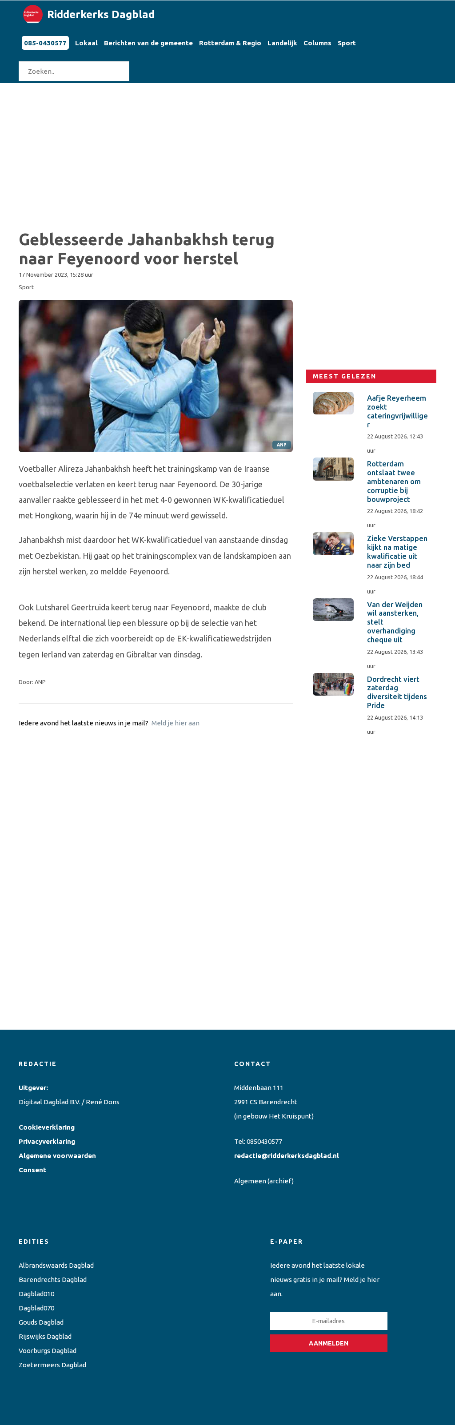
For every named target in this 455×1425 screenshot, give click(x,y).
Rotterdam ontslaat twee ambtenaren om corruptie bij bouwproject (394, 481)
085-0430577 (45, 43)
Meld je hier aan (176, 723)
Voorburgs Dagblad (47, 1350)
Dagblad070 (36, 1308)
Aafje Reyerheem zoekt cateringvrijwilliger (397, 411)
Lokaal (86, 43)
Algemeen (250, 1181)
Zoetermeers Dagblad (52, 1365)
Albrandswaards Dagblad (56, 1265)
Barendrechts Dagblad (53, 1279)
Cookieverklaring (47, 1127)
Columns (317, 43)
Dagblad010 (36, 1294)
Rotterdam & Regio (230, 43)
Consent (32, 1170)
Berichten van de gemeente (148, 43)
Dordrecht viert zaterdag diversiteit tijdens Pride (397, 692)
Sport (347, 43)
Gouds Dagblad (41, 1322)
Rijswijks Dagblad (45, 1336)
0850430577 (264, 1141)
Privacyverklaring (47, 1141)
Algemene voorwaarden (57, 1155)
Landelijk (282, 43)
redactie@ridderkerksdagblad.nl (286, 1155)
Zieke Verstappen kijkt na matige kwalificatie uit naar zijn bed (397, 551)
